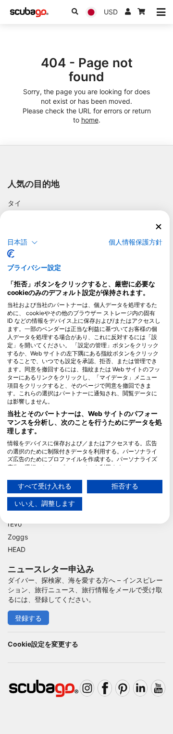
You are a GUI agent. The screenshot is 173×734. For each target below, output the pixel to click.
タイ (14, 203)
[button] (22, 242)
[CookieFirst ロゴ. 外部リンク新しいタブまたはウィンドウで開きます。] (10, 253)
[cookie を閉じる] (158, 227)
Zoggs (18, 537)
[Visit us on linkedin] (140, 688)
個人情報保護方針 (135, 241)
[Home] (29, 12)
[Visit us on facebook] (105, 688)
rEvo (15, 524)
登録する (28, 618)
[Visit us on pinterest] (122, 688)
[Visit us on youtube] (158, 688)
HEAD (16, 549)
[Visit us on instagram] (87, 688)
